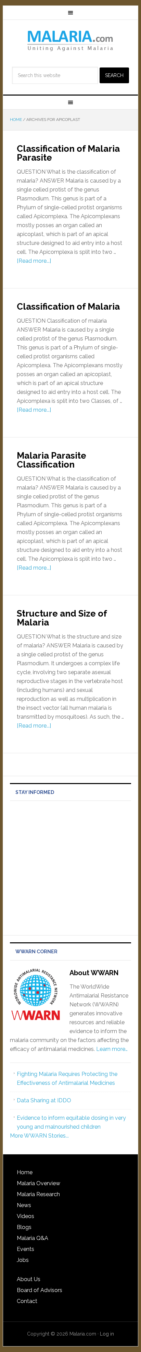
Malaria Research (38, 1194)
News (24, 1205)
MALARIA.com (70, 40)
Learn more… (112, 1049)
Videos (25, 1216)
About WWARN (93, 973)
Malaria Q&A (32, 1238)
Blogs (24, 1227)
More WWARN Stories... (39, 1135)
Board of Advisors (39, 1290)
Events (25, 1249)
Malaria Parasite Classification (51, 460)
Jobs (23, 1260)
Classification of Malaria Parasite (68, 153)
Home (25, 1172)
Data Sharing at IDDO (44, 1100)
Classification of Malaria (68, 306)
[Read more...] (34, 261)
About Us (28, 1279)
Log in (107, 1334)
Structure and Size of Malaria (62, 618)
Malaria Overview (38, 1183)
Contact (27, 1301)
